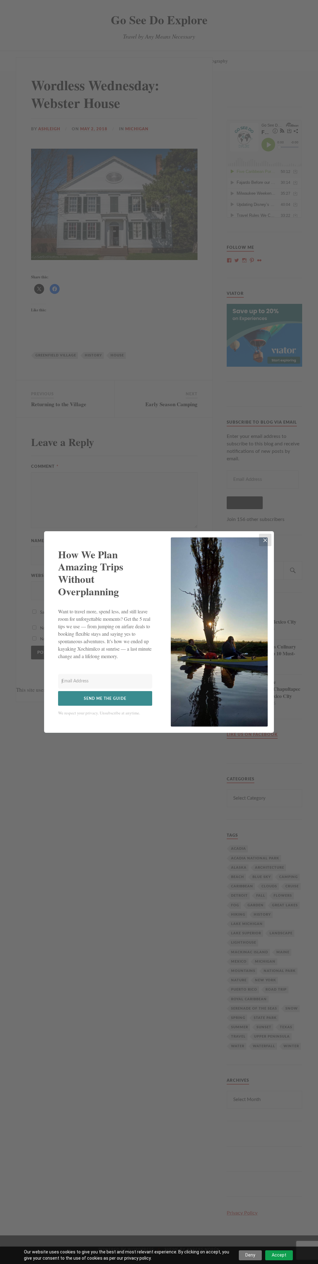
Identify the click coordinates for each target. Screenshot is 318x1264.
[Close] (265, 540)
